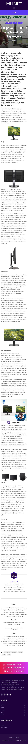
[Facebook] (14, 8)
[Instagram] (5, 694)
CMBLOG (13, 707)
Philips (4, 654)
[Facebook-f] (2, 694)
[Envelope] (10, 694)
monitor (20, 652)
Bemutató (9, 22)
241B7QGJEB (7, 652)
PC (15, 22)
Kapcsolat (24, 740)
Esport (13, 712)
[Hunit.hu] (14, 3)
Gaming (13, 715)
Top (20, 22)
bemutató (14, 652)
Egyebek (13, 710)
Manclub (3, 725)
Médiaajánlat (18, 740)
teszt (9, 654)
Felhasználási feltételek (7, 740)
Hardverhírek (4, 727)
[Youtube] (7, 694)
